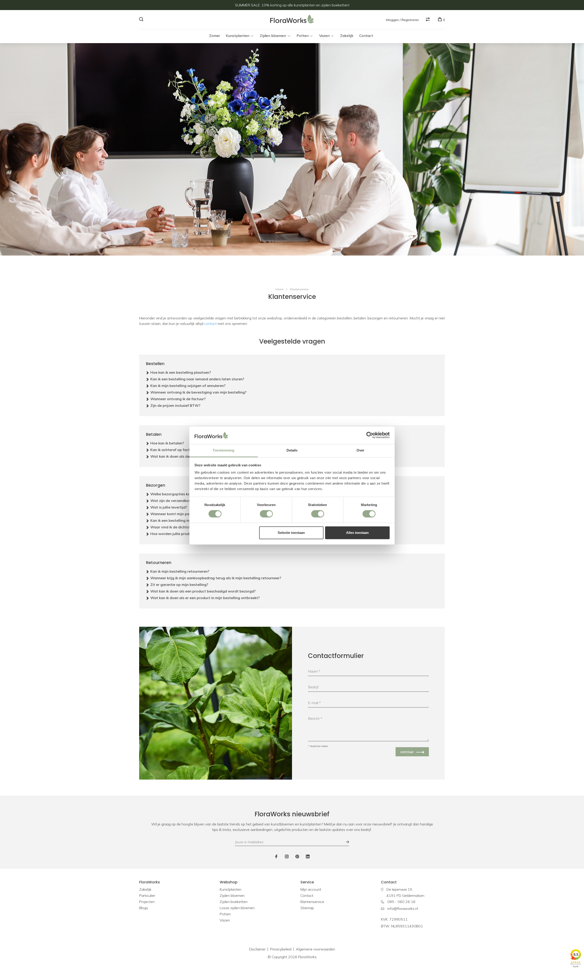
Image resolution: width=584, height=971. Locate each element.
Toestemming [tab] (223, 450)
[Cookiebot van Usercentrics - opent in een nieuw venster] (370, 435)
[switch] (266, 513)
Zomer (214, 35)
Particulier (147, 895)
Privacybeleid (280, 949)
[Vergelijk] (428, 20)
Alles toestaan (357, 533)
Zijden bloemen (273, 35)
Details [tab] (292, 450)
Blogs (143, 908)
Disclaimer (257, 949)
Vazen (324, 35)
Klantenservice (299, 289)
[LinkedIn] (308, 856)
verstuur (407, 751)
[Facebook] (276, 856)
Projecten (147, 901)
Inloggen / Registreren (402, 20)
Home (279, 289)
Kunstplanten (237, 35)
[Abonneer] (345, 842)
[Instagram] (287, 856)
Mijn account (310, 889)
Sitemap (307, 908)
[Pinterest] (297, 856)
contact (210, 323)
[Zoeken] (141, 20)
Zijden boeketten (234, 901)
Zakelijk (346, 35)
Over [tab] (360, 450)
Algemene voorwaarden (315, 949)
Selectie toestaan (291, 533)
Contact (366, 35)
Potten (303, 35)
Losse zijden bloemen (237, 908)
